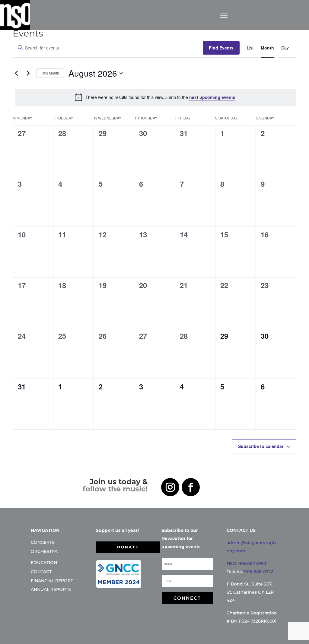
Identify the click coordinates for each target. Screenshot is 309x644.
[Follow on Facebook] (191, 487)
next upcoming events (212, 97)
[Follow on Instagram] (170, 487)
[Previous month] (16, 73)
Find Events (221, 48)
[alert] (155, 97)
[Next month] (28, 73)
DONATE (128, 547)
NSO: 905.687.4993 (246, 563)
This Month (50, 72)
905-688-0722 (258, 571)
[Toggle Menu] (224, 15)
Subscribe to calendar (260, 446)
